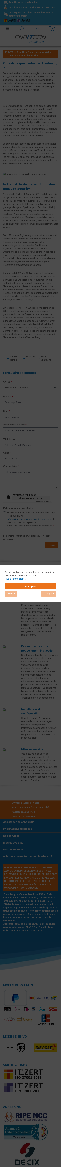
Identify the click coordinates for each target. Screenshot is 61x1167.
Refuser (11, 593)
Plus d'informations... (15, 578)
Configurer (48, 593)
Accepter (30, 586)
